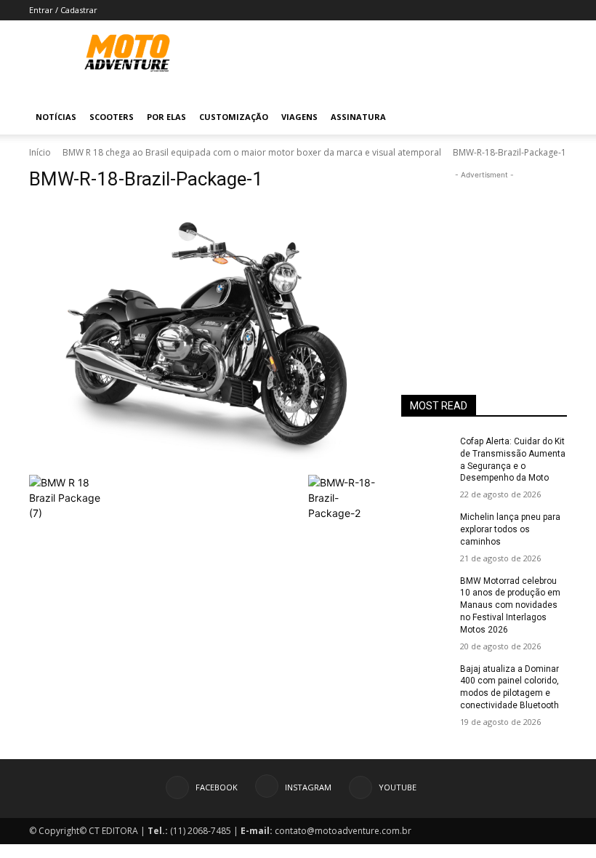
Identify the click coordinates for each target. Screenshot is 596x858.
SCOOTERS (111, 116)
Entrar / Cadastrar (63, 9)
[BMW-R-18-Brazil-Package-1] (205, 336)
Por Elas (166, 116)
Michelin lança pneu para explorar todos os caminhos (510, 529)
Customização (233, 116)
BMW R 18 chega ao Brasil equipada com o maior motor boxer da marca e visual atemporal (252, 152)
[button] (549, 117)
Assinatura (358, 116)
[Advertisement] (484, 255)
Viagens (299, 116)
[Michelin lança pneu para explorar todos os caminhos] (426, 528)
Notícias (56, 116)
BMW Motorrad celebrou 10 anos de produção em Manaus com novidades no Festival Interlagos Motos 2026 (510, 605)
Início (40, 152)
